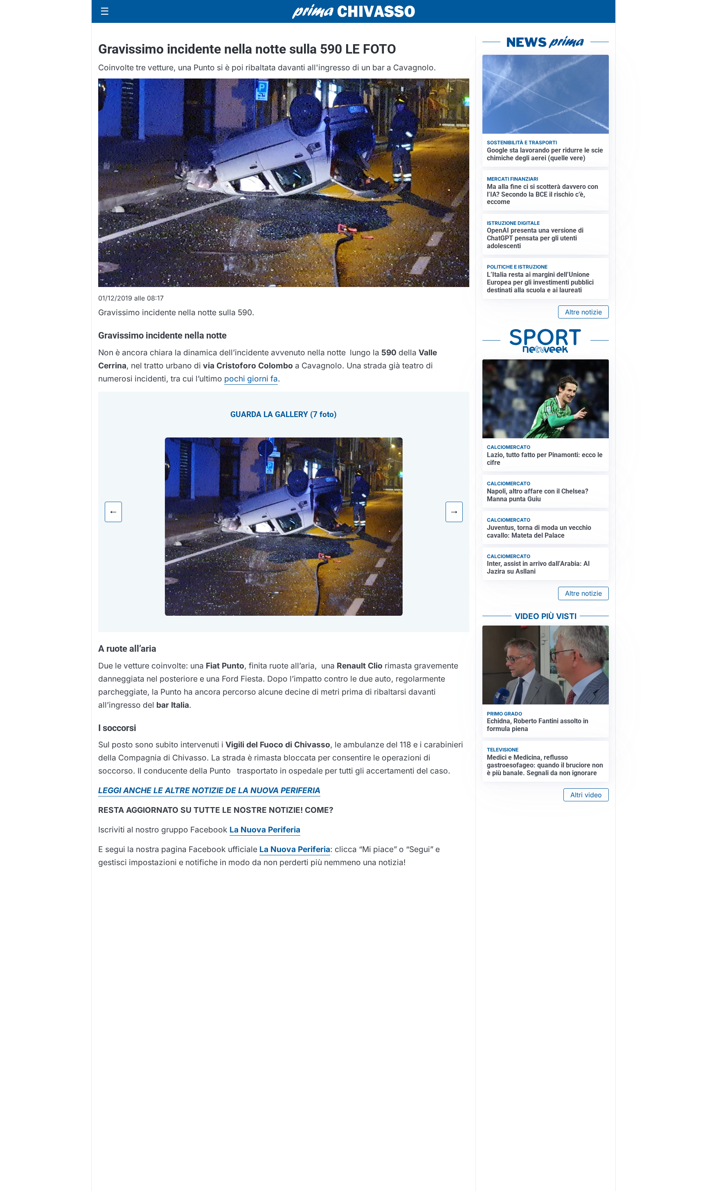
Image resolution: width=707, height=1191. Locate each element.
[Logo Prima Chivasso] (353, 11)
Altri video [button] (586, 795)
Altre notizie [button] (583, 312)
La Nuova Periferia (294, 849)
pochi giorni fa (251, 379)
